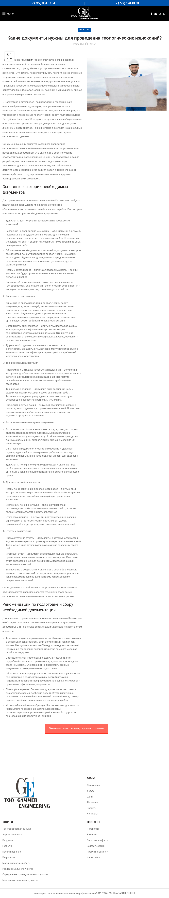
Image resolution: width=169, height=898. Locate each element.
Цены (90, 796)
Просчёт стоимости (97, 851)
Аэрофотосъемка (12, 834)
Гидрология (8, 857)
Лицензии (92, 802)
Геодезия (7, 840)
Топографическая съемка (16, 828)
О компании (93, 785)
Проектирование (11, 851)
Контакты (92, 813)
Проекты (91, 808)
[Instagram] (160, 14)
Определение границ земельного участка (25, 874)
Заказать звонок (96, 846)
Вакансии (92, 834)
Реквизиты (93, 828)
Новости (84, 30)
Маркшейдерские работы (16, 863)
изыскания (27, 59)
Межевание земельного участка (20, 880)
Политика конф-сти (97, 840)
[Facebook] (151, 14)
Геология (7, 846)
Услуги (90, 791)
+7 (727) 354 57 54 (42, 3)
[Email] (155, 14)
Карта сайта (93, 857)
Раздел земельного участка (17, 868)
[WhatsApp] (164, 14)
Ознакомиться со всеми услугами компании (76, 728)
